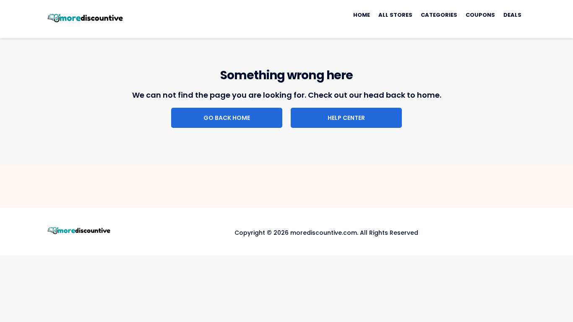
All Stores (395, 15)
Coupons (480, 15)
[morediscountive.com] (85, 18)
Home (361, 15)
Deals (512, 15)
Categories (439, 15)
